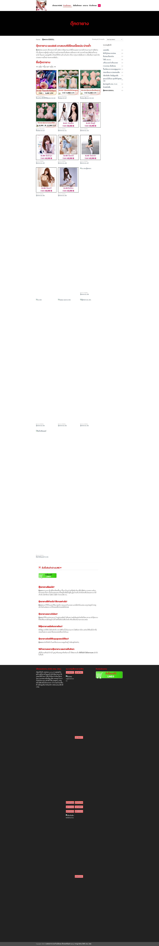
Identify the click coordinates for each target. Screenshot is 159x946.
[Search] (99, 5)
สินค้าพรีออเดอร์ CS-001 (42, 557)
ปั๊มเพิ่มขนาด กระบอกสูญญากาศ (111, 69)
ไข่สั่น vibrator (107, 59)
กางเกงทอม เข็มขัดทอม (109, 66)
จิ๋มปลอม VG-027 (62, 98)
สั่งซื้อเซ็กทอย (77, 5)
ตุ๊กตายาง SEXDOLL (108, 90)
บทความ (85, 5)
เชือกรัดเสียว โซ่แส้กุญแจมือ (110, 75)
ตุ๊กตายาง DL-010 (84, 130)
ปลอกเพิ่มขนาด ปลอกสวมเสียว (111, 72)
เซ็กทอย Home (57, 5)
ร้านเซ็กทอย (67, 5)
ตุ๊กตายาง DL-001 (84, 425)
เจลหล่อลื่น (106, 50)
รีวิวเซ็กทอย (93, 5)
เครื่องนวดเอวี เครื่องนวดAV (110, 63)
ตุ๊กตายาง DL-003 (40, 425)
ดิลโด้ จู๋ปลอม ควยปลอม (109, 53)
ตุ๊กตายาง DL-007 (84, 163)
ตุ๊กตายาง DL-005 (62, 195)
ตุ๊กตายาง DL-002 (62, 425)
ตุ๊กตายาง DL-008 (62, 163)
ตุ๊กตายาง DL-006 (40, 195)
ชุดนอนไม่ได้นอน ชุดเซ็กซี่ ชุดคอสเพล (112, 80)
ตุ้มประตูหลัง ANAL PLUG (110, 84)
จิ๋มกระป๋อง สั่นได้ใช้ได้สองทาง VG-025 (45, 98)
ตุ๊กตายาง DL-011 (62, 130)
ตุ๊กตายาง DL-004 (84, 294)
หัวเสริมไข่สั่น (106, 87)
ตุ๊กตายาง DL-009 (40, 163)
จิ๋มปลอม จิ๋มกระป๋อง (108, 56)
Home (38, 39)
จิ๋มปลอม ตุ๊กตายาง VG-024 (87, 98)
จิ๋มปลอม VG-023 (40, 130)
